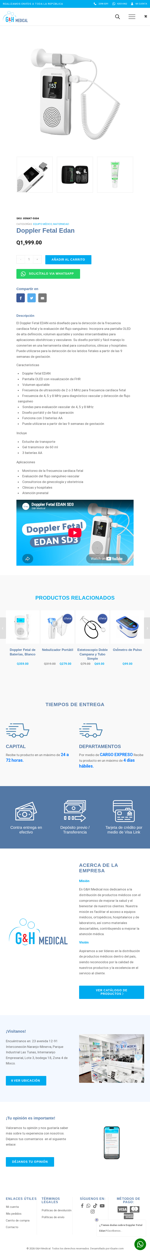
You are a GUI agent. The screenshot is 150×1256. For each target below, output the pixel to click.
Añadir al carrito (68, 259)
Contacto (12, 1227)
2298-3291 (103, 4)
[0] (145, 17)
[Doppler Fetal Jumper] (147, 628)
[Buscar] (117, 17)
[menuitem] (101, 4)
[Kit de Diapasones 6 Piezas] (3, 628)
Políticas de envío (53, 1217)
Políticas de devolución (56, 1210)
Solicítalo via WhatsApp (51, 273)
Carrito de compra (17, 1220)
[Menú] (130, 17)
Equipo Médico (42, 224)
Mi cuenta (141, 4)
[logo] (15, 16)
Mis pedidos (13, 1213)
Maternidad (61, 224)
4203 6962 (122, 4)
